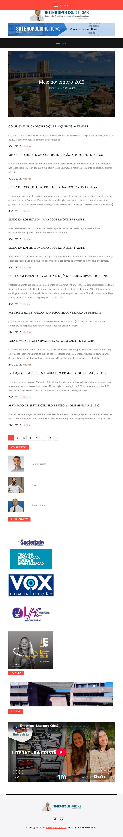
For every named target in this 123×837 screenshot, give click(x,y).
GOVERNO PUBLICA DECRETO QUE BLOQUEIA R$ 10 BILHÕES (48, 126)
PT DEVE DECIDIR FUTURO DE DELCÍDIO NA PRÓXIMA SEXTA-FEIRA (52, 187)
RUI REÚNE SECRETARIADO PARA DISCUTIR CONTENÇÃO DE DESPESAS (54, 312)
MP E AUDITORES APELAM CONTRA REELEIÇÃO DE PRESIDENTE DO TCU (55, 154)
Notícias (27, 146)
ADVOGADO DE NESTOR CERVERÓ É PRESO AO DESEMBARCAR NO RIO (53, 405)
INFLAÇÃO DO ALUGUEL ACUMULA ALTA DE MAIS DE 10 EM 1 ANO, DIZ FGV (57, 373)
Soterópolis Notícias (56, 827)
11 (49, 438)
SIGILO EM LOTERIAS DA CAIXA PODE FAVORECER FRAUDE (46, 219)
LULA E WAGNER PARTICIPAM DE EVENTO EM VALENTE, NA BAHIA (51, 340)
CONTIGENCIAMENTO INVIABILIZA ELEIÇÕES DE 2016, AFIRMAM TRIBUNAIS (58, 276)
